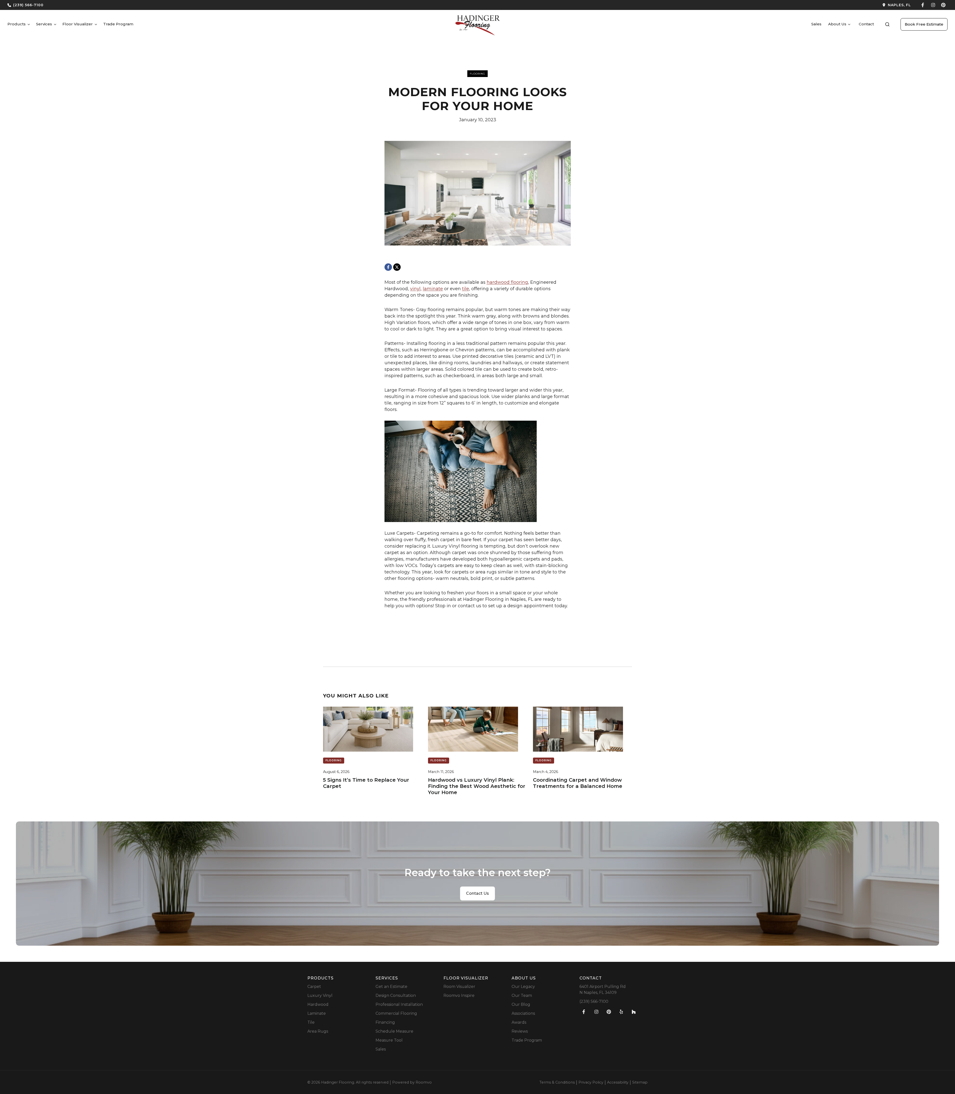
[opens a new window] (696, 5)
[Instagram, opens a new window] (933, 5)
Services (44, 24)
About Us (837, 24)
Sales (816, 24)
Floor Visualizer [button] (77, 24)
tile (465, 288)
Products (16, 24)
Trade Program (118, 24)
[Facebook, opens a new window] (922, 5)
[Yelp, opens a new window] (621, 1012)
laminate (433, 288)
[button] (887, 24)
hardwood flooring (507, 282)
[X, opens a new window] (397, 267)
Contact (866, 24)
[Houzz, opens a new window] (633, 1012)
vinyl (415, 288)
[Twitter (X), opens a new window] (943, 5)
